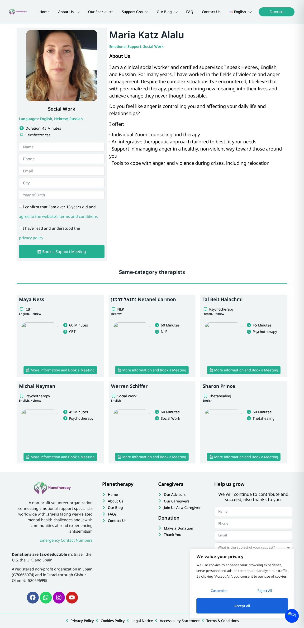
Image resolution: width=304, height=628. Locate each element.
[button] (60, 370)
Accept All (242, 606)
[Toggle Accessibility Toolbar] (292, 616)
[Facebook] (33, 598)
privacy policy (31, 237)
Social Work (153, 46)
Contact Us (211, 11)
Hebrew (60, 118)
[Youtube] (72, 598)
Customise (219, 590)
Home (44, 11)
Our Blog (164, 11)
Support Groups (135, 11)
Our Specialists (100, 11)
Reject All (264, 590)
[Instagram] (59, 598)
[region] (242, 583)
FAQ (189, 11)
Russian (76, 118)
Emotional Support (125, 46)
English (46, 118)
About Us (66, 11)
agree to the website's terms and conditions (58, 216)
